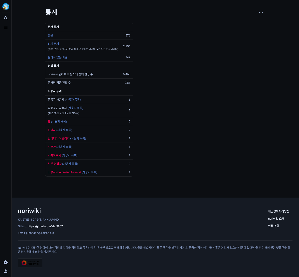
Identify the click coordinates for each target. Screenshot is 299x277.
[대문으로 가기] (6, 6)
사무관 (52, 146)
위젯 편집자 (55, 163)
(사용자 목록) (73, 99)
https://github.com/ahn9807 (45, 226)
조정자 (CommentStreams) (64, 172)
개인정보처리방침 (278, 211)
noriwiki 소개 (276, 218)
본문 (50, 35)
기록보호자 (54, 155)
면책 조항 (273, 226)
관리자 (52, 130)
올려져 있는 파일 (58, 57)
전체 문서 (53, 43)
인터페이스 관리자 (59, 138)
